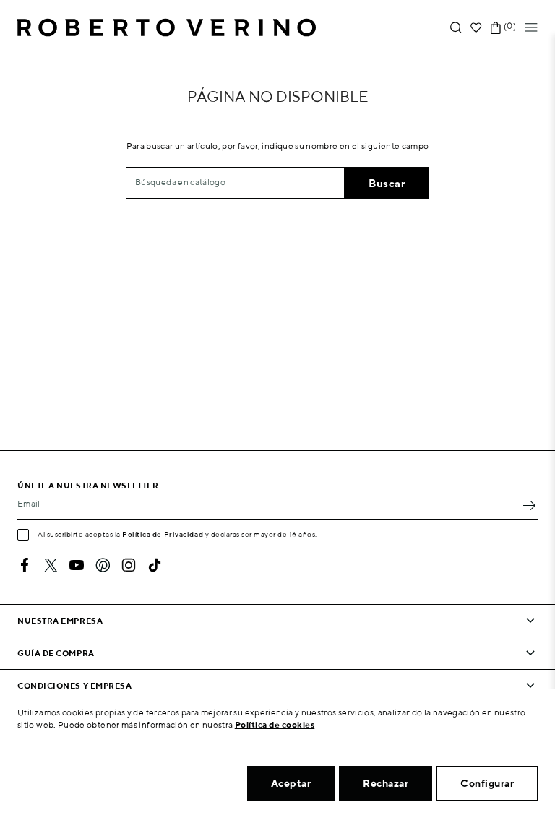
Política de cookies (275, 724)
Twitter (50, 565)
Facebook (24, 565)
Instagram (128, 565)
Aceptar (291, 783)
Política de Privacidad (162, 534)
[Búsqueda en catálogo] (456, 28)
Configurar (487, 783)
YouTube (76, 565)
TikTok (154, 565)
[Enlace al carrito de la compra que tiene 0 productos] (496, 28)
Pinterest (102, 565)
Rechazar (385, 783)
